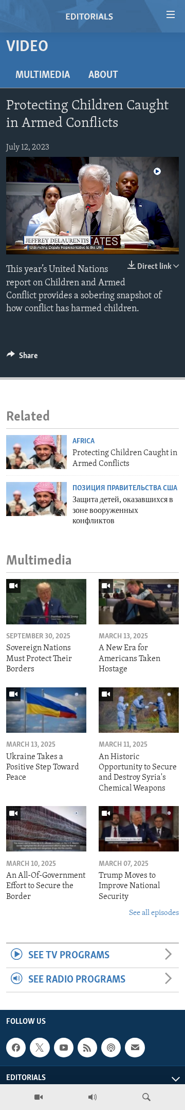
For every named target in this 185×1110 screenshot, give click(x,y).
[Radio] (92, 1097)
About (103, 75)
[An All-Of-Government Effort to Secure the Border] (46, 828)
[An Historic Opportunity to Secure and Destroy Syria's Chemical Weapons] (139, 710)
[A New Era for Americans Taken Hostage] (139, 601)
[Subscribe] (134, 1047)
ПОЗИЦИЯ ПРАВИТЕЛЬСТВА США (124, 488)
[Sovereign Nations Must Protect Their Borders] (46, 601)
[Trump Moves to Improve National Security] (139, 828)
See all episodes (154, 913)
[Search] (146, 1097)
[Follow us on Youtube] (63, 1047)
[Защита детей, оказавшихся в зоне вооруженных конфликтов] (36, 499)
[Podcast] (111, 1047)
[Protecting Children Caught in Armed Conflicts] (36, 452)
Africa (83, 441)
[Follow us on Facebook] (16, 1047)
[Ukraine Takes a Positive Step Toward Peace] (46, 710)
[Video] (38, 1097)
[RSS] (87, 1047)
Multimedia (42, 75)
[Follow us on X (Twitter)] (39, 1047)
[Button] (22, 358)
